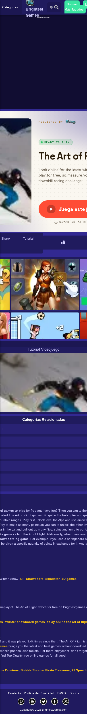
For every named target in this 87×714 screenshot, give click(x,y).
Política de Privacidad (39, 693)
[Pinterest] (21, 701)
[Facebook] (55, 701)
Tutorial (28, 238)
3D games (69, 579)
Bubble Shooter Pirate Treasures (45, 670)
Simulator (52, 579)
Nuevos (72, 4)
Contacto (14, 693)
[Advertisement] (43, 63)
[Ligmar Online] (45, 285)
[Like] (63, 242)
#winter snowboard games (25, 622)
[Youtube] (32, 701)
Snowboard (35, 579)
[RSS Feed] (66, 701)
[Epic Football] (45, 338)
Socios (74, 693)
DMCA (61, 693)
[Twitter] (43, 701)
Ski (22, 579)
